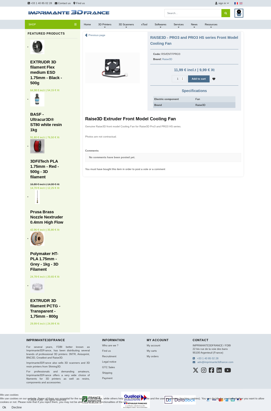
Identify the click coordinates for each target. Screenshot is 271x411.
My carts (152, 350)
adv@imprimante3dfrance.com (214, 362)
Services (179, 24)
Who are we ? (110, 345)
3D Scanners (126, 24)
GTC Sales (108, 367)
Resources (211, 24)
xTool (144, 24)
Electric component (166, 99)
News (194, 24)
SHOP (32, 24)
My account (153, 345)
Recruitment (109, 356)
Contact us (64, 3)
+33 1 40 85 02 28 (41, 3)
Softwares (160, 24)
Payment (107, 378)
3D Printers (104, 24)
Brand (158, 104)
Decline (17, 407)
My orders (153, 356)
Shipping (107, 372)
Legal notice (109, 361)
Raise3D (167, 59)
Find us (80, 3)
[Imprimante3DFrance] (69, 12)
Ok (4, 407)
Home (87, 24)
